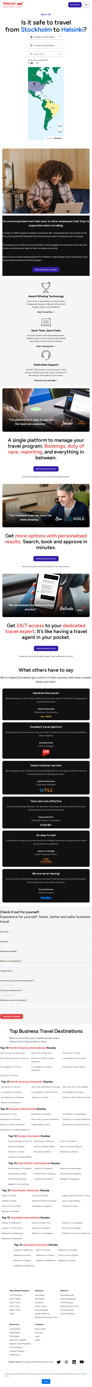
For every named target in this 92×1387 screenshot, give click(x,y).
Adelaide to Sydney (67, 1260)
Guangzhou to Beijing (41, 1206)
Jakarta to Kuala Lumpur (71, 1168)
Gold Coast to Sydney (68, 1255)
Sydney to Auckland (41, 1228)
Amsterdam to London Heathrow (14, 1130)
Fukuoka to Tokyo (70, 1206)
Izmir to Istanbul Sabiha (44, 1146)
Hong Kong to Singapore (45, 1174)
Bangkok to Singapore (70, 1179)
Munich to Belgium (16, 1146)
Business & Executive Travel (46, 1317)
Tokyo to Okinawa (40, 1195)
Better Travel (15, 1310)
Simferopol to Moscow (10, 1119)
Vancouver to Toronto (11, 1087)
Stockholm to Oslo (8, 1114)
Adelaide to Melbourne (24, 1266)
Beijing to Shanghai (10, 1211)
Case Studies (15, 1329)
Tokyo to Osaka (9, 1195)
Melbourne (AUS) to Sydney (44, 1201)
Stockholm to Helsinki (41, 1114)
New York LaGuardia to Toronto (14, 1058)
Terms (18, 1362)
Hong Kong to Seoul (17, 1179)
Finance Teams (41, 1306)
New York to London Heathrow (45, 1119)
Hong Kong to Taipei (17, 1174)
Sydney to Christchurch (12, 1228)
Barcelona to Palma (42, 1152)
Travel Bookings (66, 1303)
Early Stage (39, 1295)
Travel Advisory (16, 1347)
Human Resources (42, 1314)
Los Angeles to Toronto (10, 1067)
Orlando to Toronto (71, 1053)
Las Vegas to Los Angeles (12, 1097)
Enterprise (39, 1303)
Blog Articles (15, 1333)
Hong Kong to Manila (43, 1179)
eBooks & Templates (18, 1340)
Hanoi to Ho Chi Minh (11, 1206)
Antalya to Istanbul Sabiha (20, 1157)
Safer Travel (14, 1306)
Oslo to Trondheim (68, 1141)
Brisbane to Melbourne (46, 1260)
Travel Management (68, 1299)
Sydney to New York (41, 1223)
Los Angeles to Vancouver (74, 1058)
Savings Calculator (17, 1351)
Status (37, 1340)
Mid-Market (39, 1299)
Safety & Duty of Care (69, 1306)
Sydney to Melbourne (23, 1250)
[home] (13, 5)
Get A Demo (75, 5)
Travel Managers (41, 1310)
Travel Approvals (67, 1295)
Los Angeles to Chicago (73, 1092)
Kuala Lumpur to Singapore (20, 1168)
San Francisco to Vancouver (12, 1053)
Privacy (12, 1362)
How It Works (15, 1299)
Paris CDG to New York (41, 1053)
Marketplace (15, 1355)
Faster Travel (15, 1303)
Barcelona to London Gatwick (76, 1124)
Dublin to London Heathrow (12, 1124)
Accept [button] (46, 1381)
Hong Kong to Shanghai (70, 1174)
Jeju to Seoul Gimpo (71, 1201)
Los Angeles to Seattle (11, 1092)
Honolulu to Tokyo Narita (74, 1067)
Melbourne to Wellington (12, 1233)
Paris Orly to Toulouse (44, 1141)
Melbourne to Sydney (67, 1250)
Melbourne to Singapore (42, 1233)
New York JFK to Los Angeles (75, 1087)
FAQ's (12, 1314)
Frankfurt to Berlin (16, 1152)
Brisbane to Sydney (22, 1260)
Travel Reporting (67, 1310)
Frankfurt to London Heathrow (76, 1119)
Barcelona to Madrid (69, 1152)
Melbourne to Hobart (45, 1255)
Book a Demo (40, 1329)
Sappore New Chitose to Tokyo (76, 1195)
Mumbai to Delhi (9, 1201)
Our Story (39, 1333)
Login (37, 1336)
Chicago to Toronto (9, 1075)
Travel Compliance (67, 1314)
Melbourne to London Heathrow (76, 1233)
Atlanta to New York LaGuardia (76, 1097)
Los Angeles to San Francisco (45, 1092)
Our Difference (16, 1295)
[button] (86, 5)
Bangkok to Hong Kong (18, 1184)
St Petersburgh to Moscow (20, 1141)
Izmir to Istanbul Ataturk (70, 1146)
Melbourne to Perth (22, 1255)
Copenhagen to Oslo (40, 1124)
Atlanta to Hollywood (10, 1102)
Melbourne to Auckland (12, 1238)
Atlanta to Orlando (40, 1097)
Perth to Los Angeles (71, 1228)
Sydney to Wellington (11, 1223)
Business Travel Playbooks (20, 1344)
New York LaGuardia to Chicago (46, 1087)
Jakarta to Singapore (43, 1168)
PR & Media (14, 1336)
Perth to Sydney (43, 1250)
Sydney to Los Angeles (72, 1223)
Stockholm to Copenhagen (75, 1114)
